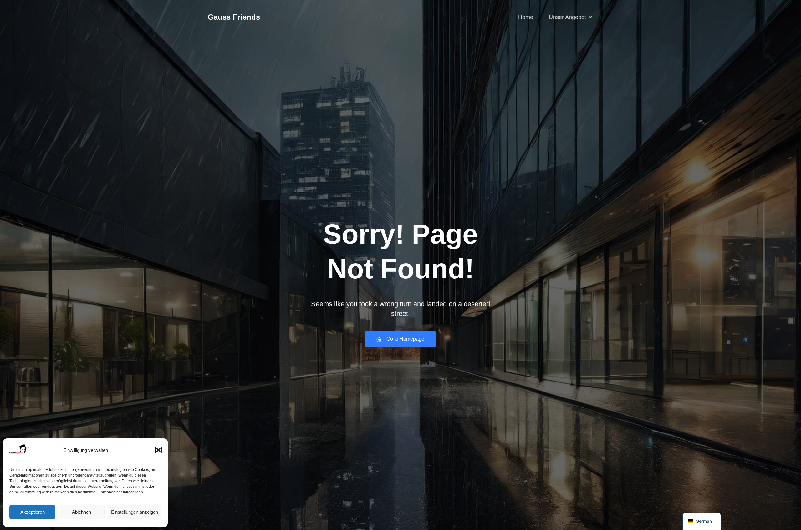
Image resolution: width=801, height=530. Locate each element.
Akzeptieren (32, 512)
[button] (158, 450)
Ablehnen (81, 512)
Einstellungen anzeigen (134, 512)
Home (525, 17)
